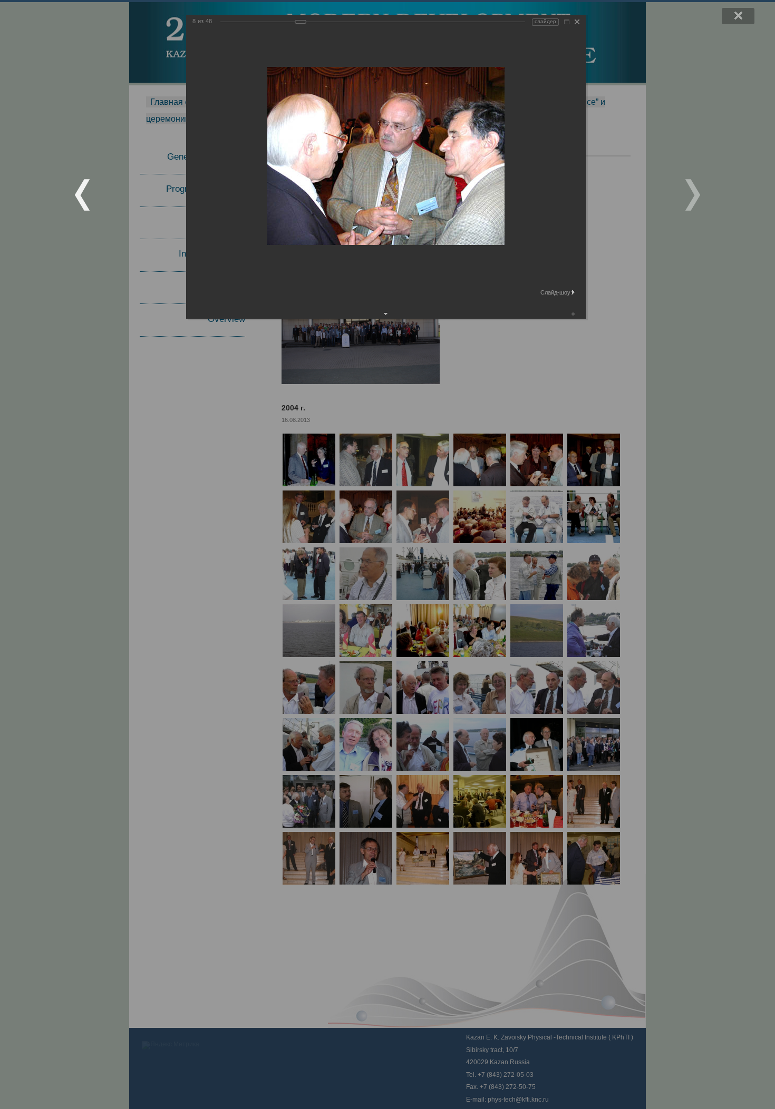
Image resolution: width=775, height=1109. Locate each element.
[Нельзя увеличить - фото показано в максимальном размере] (566, 22)
